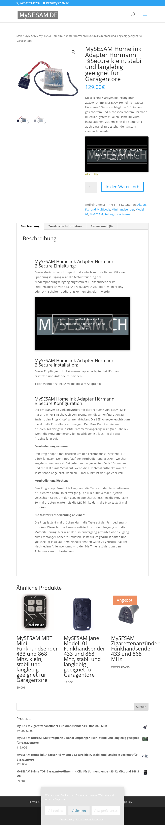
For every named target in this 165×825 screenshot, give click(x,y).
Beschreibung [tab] (30, 226)
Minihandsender (123, 209)
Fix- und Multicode (97, 209)
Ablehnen (79, 810)
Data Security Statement (90, 819)
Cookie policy (67, 819)
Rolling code (112, 214)
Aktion (141, 205)
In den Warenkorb (122, 186)
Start (19, 36)
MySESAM (31, 36)
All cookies (55, 810)
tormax (127, 214)
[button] (73, 52)
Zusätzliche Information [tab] (65, 226)
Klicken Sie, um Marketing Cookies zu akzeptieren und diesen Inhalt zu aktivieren (117, 154)
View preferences (106, 810)
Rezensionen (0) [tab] (102, 226)
